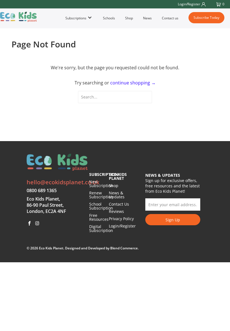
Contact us (170, 18)
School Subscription (101, 206)
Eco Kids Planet (51, 248)
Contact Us (119, 204)
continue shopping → (133, 83)
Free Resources (99, 217)
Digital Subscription (101, 228)
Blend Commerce (124, 248)
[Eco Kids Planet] (18, 16)
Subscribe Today (206, 17)
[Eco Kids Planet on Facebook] (30, 223)
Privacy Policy (121, 218)
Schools (109, 18)
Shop (129, 18)
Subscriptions (76, 18)
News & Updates (117, 194)
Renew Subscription (101, 194)
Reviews (116, 211)
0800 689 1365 (42, 190)
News (147, 18)
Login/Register (122, 226)
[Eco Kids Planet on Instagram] (37, 223)
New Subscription (101, 183)
